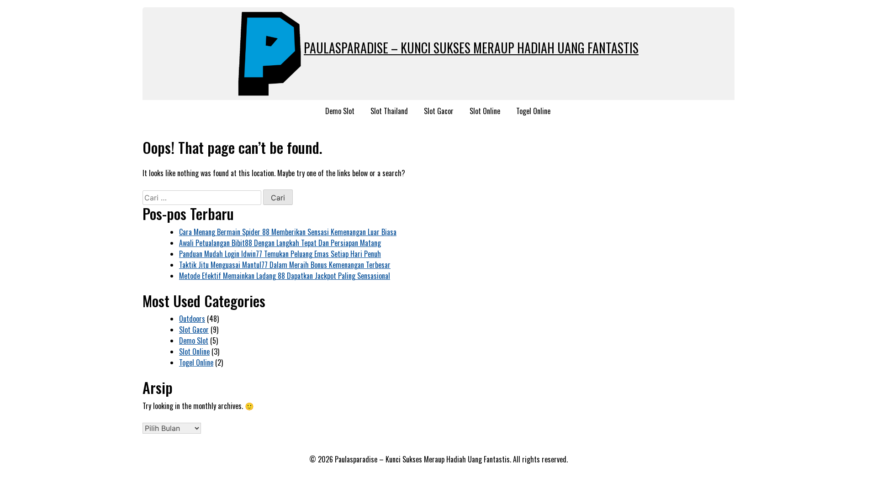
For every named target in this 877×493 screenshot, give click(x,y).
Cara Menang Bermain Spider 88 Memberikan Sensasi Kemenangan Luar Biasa (287, 231)
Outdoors (192, 318)
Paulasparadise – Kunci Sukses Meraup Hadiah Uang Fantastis (471, 47)
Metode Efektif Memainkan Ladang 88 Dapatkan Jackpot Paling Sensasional (284, 275)
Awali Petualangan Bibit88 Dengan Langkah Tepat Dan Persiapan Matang (280, 242)
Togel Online (533, 110)
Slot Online (485, 110)
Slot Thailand (389, 110)
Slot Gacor (439, 110)
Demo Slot (339, 110)
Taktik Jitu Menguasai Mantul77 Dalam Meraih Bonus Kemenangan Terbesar (285, 264)
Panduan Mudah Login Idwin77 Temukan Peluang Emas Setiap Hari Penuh (280, 253)
